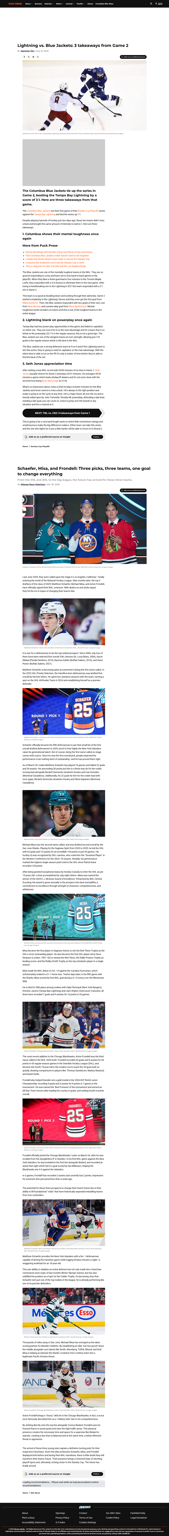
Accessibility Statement (34, 1522)
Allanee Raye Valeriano (33, 484)
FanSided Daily (137, 1513)
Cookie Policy (112, 1517)
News (27, 4)
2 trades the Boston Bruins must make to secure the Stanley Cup (57, 259)
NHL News (35, 1493)
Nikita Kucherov (30, 303)
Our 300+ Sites (113, 1513)
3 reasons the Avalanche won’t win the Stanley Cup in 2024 (55, 262)
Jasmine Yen (27, 51)
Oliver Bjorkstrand (77, 306)
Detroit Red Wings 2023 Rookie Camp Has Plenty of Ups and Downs (59, 252)
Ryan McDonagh (50, 380)
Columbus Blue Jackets (38, 211)
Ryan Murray (34, 306)
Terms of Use (85, 1517)
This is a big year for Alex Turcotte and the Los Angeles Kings (56, 266)
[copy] (38, 57)
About (90, 4)
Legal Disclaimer (138, 1517)
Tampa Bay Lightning (44, 214)
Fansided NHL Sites (104, 4)
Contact (83, 1513)
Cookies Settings (87, 1522)
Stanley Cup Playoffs (88, 211)
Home (25, 446)
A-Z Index (60, 1522)
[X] (151, 4)
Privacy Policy (62, 1517)
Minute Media (19, 1529)
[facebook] (156, 4)
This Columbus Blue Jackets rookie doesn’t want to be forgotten (57, 255)
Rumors (38, 4)
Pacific (80, 4)
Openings (60, 1513)
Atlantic (48, 4)
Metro (58, 4)
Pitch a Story (28, 1517)
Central (69, 4)
